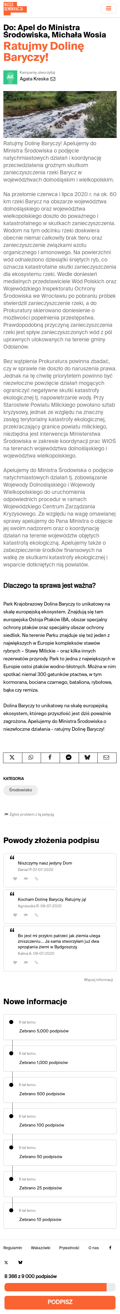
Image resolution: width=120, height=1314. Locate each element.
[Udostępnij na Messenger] (69, 758)
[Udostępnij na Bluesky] (88, 758)
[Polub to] (15, 878)
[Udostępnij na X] (12, 758)
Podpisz (60, 1302)
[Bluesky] (20, 1263)
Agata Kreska (35, 79)
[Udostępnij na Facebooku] (50, 758)
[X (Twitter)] (6, 1263)
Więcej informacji (98, 980)
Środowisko (20, 790)
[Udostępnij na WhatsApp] (31, 758)
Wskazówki (40, 1248)
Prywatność (69, 1248)
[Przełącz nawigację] (108, 8)
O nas (93, 1248)
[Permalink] (36, 879)
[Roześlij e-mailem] (107, 758)
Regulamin (12, 1248)
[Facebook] (110, 1248)
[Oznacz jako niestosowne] (26, 878)
